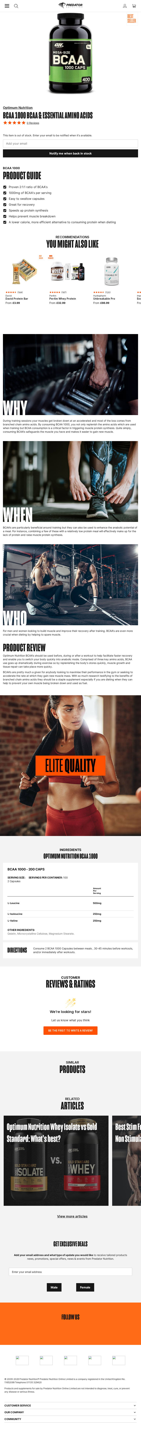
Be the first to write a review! (70, 1030)
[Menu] (7, 6)
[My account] (125, 6)
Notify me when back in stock (70, 153)
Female (85, 1287)
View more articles (72, 1216)
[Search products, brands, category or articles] (16, 6)
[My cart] (134, 6)
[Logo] (70, 6)
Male (54, 1287)
